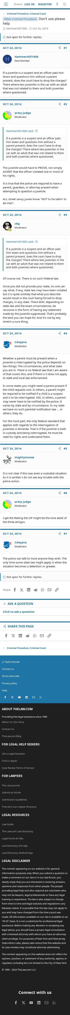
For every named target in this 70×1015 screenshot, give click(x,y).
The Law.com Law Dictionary (17, 831)
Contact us (8, 669)
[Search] (64, 4)
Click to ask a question (19, 611)
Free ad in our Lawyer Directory (19, 806)
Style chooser (12, 661)
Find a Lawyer (9, 760)
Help (4, 690)
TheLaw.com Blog (11, 736)
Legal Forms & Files (12, 838)
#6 (65, 493)
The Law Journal (11, 785)
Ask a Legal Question (13, 753)
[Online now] (10, 230)
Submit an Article (11, 792)
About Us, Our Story (13, 722)
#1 (65, 48)
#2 (65, 104)
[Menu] (6, 4)
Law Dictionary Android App (17, 852)
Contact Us (8, 729)
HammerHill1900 (16, 28)
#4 (65, 333)
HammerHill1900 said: (20, 131)
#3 (65, 215)
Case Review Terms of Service (18, 768)
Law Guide (7, 824)
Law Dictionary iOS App (15, 845)
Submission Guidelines (14, 799)
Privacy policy (9, 683)
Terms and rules (10, 676)
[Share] (59, 47)
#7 (65, 533)
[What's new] (57, 4)
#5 (65, 448)
